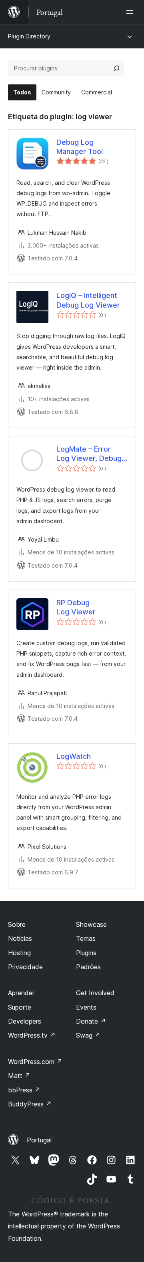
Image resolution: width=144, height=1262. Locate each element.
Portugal (39, 1140)
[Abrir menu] (131, 12)
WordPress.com (35, 1062)
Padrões (88, 967)
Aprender (21, 993)
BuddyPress (30, 1104)
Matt (19, 1076)
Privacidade (25, 967)
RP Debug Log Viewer (76, 607)
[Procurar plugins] (116, 68)
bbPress (24, 1090)
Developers (24, 1021)
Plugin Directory (29, 36)
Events (86, 1007)
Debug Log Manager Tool (79, 147)
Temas (86, 938)
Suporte (19, 1007)
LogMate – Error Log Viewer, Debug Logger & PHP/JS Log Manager (89, 454)
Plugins (86, 953)
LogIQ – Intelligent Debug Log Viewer (88, 300)
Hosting (19, 953)
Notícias (20, 938)
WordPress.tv (32, 1035)
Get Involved (95, 993)
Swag (88, 1035)
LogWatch (73, 756)
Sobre (17, 924)
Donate (91, 1021)
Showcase (91, 924)
